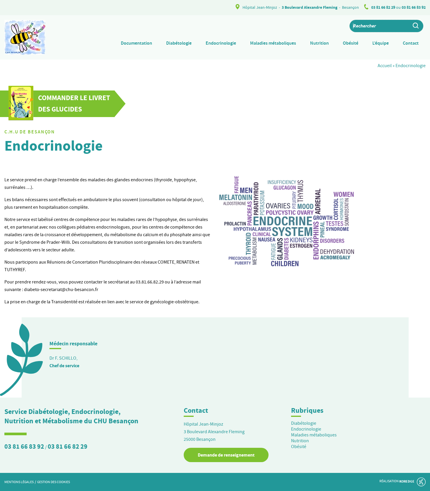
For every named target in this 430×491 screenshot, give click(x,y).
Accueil (385, 66)
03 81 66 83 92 (414, 7)
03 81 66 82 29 (383, 7)
